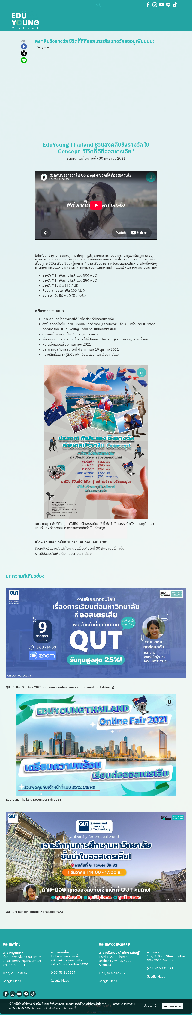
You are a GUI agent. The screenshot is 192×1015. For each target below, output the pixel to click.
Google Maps (12, 981)
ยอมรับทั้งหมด (172, 1006)
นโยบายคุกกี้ (69, 1008)
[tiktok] (175, 5)
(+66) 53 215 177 (63, 972)
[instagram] (155, 5)
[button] (118, 4)
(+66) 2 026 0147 (15, 973)
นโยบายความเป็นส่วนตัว (43, 1008)
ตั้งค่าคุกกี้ (150, 1006)
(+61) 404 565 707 (112, 973)
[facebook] (148, 5)
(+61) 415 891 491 (160, 968)
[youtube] (161, 5)
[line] (168, 5)
